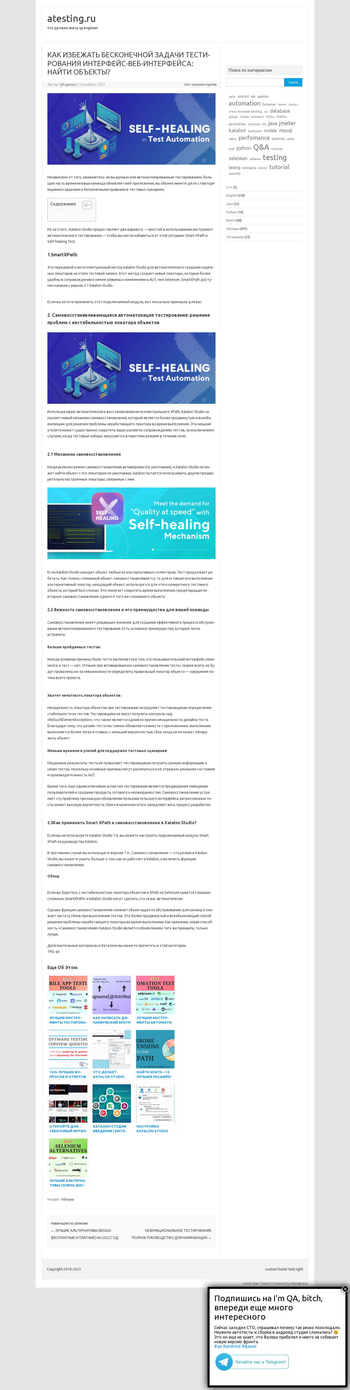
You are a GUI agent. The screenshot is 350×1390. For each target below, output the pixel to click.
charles (293, 104)
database (280, 111)
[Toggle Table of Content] (85, 205)
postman (278, 138)
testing (275, 157)
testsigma (249, 167)
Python (231, 212)
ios (264, 124)
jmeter (287, 123)
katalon (237, 130)
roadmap (276, 148)
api (253, 96)
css (266, 111)
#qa (218, 1346)
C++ (229, 187)
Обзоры (67, 1199)
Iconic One (251, 1283)
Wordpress (299, 1283)
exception (257, 116)
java (272, 123)
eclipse (244, 116)
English (231, 195)
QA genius (68, 84)
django (233, 116)
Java (229, 204)
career (282, 104)
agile (232, 96)
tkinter (263, 167)
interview (254, 124)
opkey (232, 138)
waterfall (234, 173)
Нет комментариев (200, 84)
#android (232, 1346)
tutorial (279, 167)
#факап (249, 1346)
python (243, 148)
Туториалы (235, 237)
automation (245, 103)
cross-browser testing (245, 111)
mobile (270, 130)
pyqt (231, 148)
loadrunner (255, 131)
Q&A (261, 147)
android (243, 96)
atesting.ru (71, 18)
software (255, 159)
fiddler (270, 116)
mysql (285, 130)
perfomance (254, 137)
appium (263, 96)
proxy (290, 138)
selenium (238, 158)
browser (269, 104)
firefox (282, 116)
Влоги (230, 220)
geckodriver (237, 124)
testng (234, 167)
